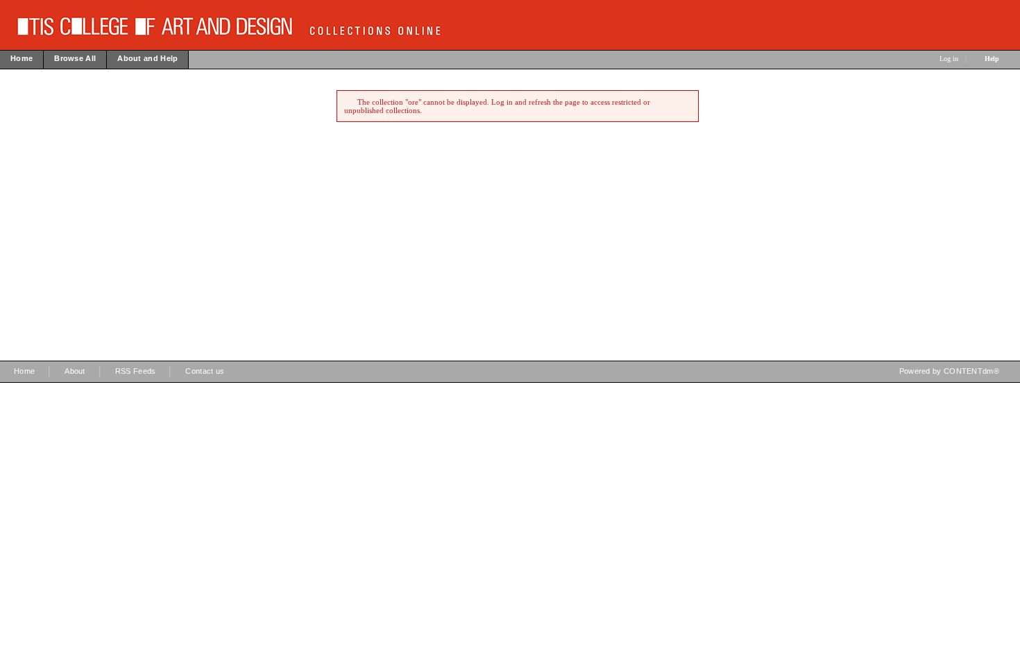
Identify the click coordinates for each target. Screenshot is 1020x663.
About (75, 371)
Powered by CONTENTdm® (949, 371)
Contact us (204, 371)
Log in (949, 58)
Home (24, 371)
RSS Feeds (135, 371)
